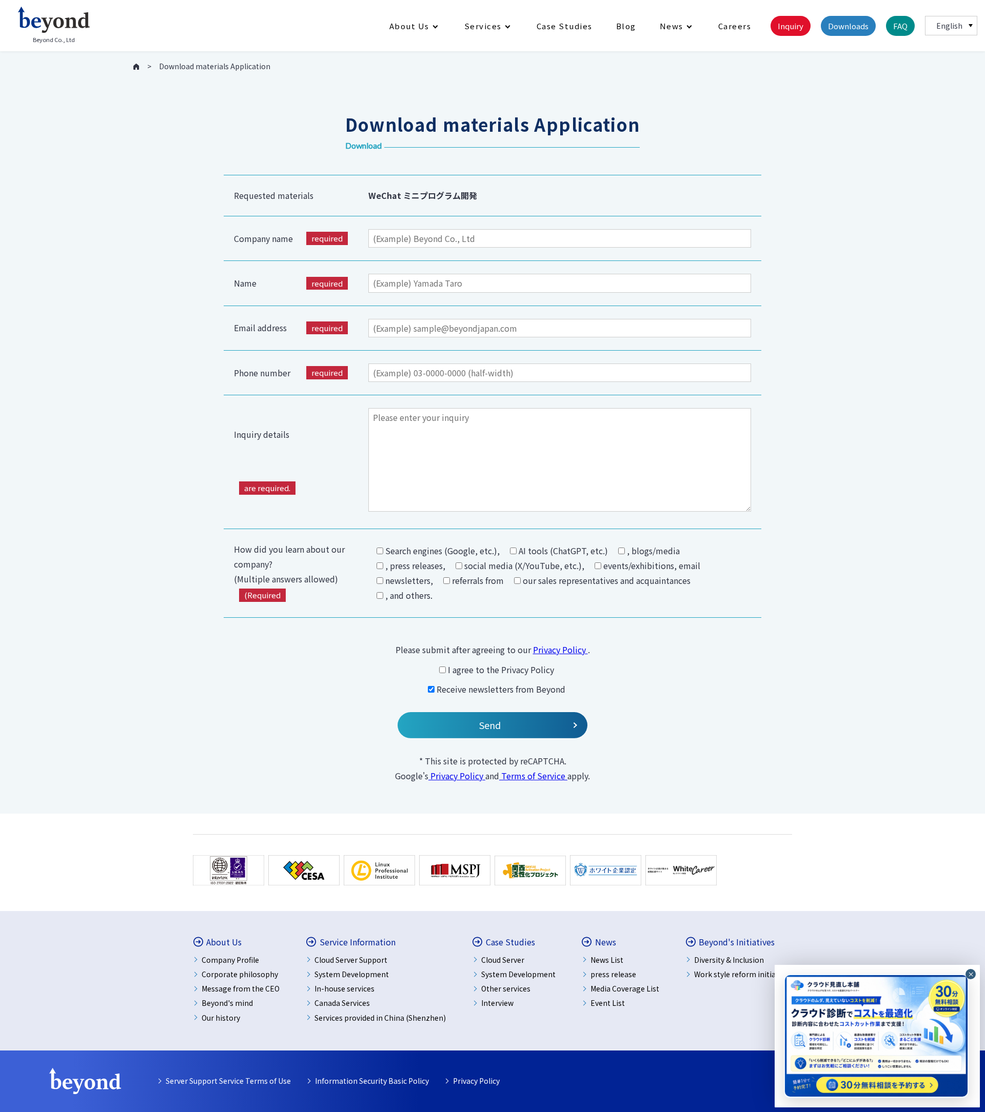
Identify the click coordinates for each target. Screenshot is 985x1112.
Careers (735, 26)
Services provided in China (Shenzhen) (380, 1018)
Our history (221, 1018)
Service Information (358, 942)
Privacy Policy (560, 649)
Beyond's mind (227, 1003)
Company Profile (230, 960)
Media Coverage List (624, 988)
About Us (409, 26)
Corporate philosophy (240, 974)
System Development (351, 974)
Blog (626, 26)
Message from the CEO (241, 988)
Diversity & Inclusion (729, 960)
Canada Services (342, 1003)
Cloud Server (502, 960)
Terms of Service (533, 776)
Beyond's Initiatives (737, 942)
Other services (505, 988)
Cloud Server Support (350, 960)
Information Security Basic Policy (372, 1081)
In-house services (344, 988)
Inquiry (790, 26)
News (671, 26)
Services (483, 26)
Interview (497, 1003)
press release (613, 974)
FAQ (900, 26)
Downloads (848, 26)
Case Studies (565, 26)
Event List (607, 1003)
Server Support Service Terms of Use (228, 1081)
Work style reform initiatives (743, 974)
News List (606, 960)
